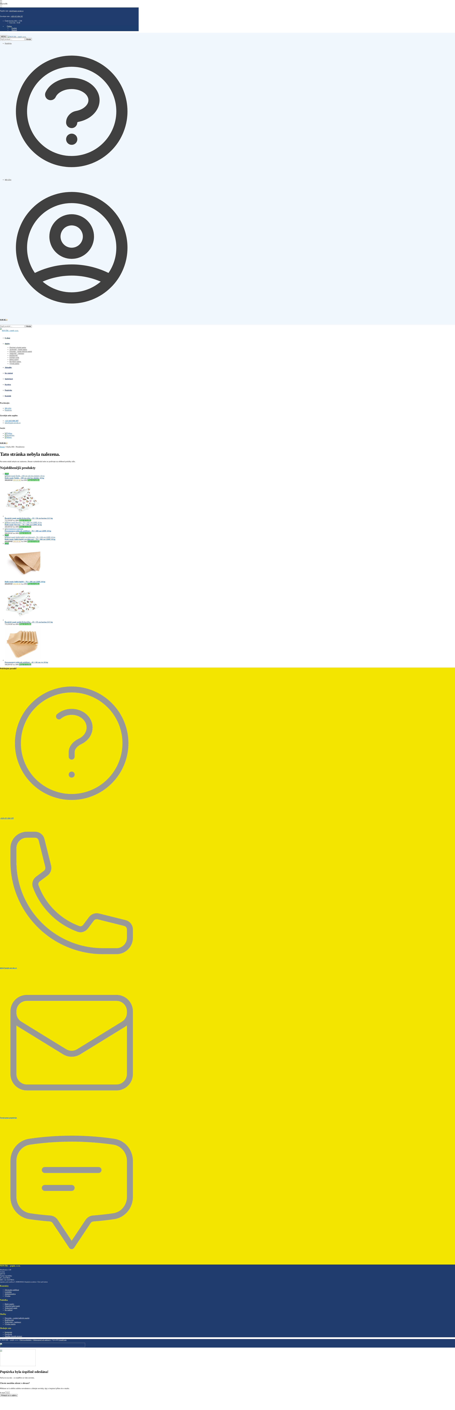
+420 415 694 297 (17, 16)
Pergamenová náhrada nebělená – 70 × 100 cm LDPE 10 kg (28, 531)
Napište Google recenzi (13, 1336)
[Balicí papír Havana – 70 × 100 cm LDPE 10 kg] (72, 523)
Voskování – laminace (13, 1322)
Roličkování (9, 1320)
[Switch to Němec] (8, 437)
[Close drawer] (1, 6)
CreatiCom (62, 1340)
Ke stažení (8, 1310)
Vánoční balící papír (12, 1306)
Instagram (8, 1332)
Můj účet (8, 180)
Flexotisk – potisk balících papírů (17, 1318)
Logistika (8, 1292)
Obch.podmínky (26, 1340)
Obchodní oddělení (12, 1290)
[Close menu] (1, 1)
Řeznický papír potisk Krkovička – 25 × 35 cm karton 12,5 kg (29, 622)
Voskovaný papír (11, 1308)
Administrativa (10, 1294)
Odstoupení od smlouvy (42, 1340)
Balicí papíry (9, 1304)
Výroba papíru (10, 1324)
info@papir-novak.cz (16, 11)
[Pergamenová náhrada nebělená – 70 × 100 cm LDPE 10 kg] (72, 529)
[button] (3, 320)
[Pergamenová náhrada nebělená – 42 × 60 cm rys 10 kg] (72, 643)
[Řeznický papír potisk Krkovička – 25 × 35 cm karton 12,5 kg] (72, 603)
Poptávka (8, 43)
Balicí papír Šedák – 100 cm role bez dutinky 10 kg (24, 478)
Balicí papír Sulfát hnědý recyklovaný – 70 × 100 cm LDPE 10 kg (30, 539)
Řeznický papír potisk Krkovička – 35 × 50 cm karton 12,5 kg (29, 518)
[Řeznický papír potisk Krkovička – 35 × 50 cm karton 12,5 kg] (72, 499)
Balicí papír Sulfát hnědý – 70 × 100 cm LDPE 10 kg (25, 582)
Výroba (7, 1296)
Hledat (28, 39)
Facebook (8, 1334)
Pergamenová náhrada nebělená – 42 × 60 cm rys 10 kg (26, 662)
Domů (2, 447)
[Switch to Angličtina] (9, 435)
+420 (11, 421)
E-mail (2, 1393)
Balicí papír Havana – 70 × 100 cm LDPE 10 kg (23, 525)
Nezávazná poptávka (8, 1118)
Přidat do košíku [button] (33, 480)
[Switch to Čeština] (8, 433)
